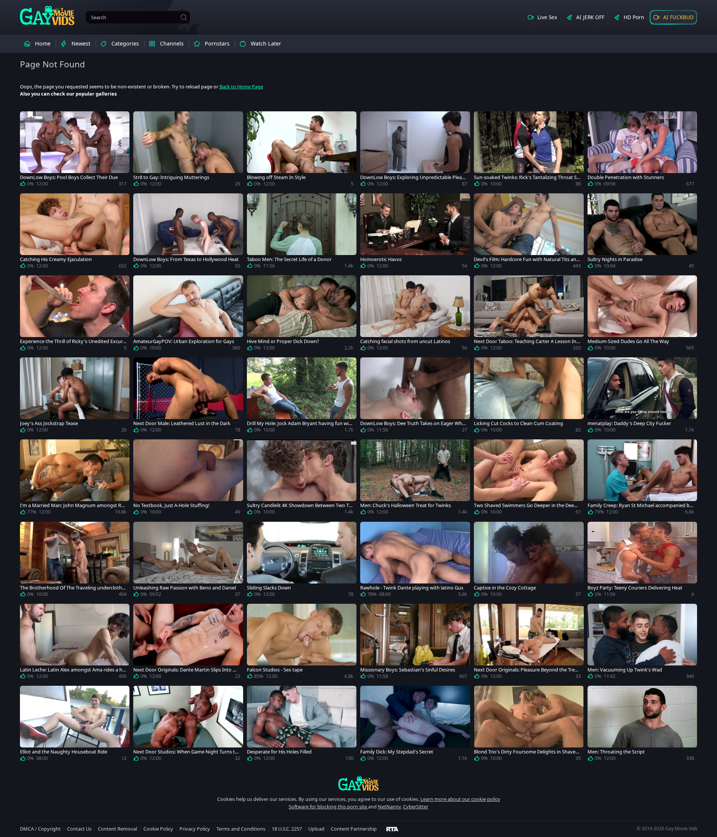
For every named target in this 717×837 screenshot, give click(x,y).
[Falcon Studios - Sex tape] (302, 643)
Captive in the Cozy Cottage (505, 588)
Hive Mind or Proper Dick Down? (283, 341)
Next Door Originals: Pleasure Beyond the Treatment (526, 670)
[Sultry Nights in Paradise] (642, 232)
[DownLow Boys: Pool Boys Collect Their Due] (75, 150)
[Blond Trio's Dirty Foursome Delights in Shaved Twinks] (529, 725)
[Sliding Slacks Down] (302, 561)
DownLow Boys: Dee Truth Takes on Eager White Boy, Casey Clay (412, 423)
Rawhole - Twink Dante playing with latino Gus (411, 588)
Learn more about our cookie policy (460, 799)
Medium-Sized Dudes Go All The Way (628, 341)
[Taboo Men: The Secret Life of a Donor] (302, 232)
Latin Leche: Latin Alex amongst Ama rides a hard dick (72, 670)
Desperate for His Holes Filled (279, 752)
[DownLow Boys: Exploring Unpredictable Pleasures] (415, 150)
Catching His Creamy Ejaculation (56, 259)
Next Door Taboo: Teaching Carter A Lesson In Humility (525, 341)
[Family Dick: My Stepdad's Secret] (415, 725)
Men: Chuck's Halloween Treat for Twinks (405, 505)
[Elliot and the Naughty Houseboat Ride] (75, 725)
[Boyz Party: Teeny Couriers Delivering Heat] (642, 561)
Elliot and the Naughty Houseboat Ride (63, 752)
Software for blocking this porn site (328, 806)
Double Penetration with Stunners (626, 177)
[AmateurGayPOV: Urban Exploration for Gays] (188, 314)
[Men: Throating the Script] (642, 725)
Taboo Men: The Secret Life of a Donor (289, 259)
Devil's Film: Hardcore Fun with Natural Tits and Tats (526, 259)
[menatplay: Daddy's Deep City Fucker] (642, 396)
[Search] (183, 17)
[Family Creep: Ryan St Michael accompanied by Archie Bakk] (642, 478)
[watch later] (29, 120)
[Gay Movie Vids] (47, 15)
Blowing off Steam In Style (276, 177)
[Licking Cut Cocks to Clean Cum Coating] (529, 396)
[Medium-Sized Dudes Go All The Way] (642, 314)
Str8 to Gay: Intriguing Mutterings (171, 177)
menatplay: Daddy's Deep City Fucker (629, 423)
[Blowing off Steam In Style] (302, 150)
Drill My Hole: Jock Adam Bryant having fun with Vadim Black (300, 423)
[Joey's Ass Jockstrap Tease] (75, 396)
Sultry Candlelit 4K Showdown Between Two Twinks (300, 505)
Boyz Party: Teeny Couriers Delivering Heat (635, 588)
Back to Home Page (241, 86)
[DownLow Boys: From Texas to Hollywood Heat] (188, 232)
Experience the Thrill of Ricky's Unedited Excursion (73, 341)
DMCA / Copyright (40, 828)
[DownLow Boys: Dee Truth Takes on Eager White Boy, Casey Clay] (415, 396)
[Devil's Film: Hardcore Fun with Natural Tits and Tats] (529, 232)
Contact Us (79, 828)
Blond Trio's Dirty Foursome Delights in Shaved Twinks (526, 752)
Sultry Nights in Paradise (615, 259)
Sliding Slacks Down (269, 588)
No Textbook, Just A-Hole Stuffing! (171, 505)
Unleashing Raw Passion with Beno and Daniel (184, 588)
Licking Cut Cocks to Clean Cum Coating (518, 423)
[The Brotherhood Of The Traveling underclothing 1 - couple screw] (75, 561)
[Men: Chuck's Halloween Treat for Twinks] (415, 478)
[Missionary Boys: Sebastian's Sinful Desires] (415, 643)
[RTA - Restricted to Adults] (392, 828)
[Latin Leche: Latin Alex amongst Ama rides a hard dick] (75, 643)
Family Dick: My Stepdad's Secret (396, 752)
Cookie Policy (158, 828)
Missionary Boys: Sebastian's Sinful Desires (407, 670)
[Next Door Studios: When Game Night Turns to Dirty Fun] (188, 725)
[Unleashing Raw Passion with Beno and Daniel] (188, 561)
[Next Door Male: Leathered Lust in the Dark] (188, 396)
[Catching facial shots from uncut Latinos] (415, 314)
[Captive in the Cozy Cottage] (529, 561)
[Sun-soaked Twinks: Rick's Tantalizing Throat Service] (529, 150)
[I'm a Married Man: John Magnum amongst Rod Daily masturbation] (75, 478)
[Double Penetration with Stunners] (642, 150)
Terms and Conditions (240, 828)
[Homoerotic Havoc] (415, 232)
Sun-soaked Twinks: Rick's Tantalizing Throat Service (526, 177)
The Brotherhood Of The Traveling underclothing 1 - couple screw (73, 588)
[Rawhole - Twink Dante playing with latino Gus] (415, 561)
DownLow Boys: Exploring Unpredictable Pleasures (412, 177)
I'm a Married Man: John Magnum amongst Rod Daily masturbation (72, 505)
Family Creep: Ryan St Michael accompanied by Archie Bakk (640, 505)
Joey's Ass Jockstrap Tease (49, 423)
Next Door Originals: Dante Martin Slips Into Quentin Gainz (186, 670)
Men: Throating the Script (616, 752)
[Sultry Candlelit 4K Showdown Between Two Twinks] (302, 478)
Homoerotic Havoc (381, 259)
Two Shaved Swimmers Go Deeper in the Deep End (525, 505)
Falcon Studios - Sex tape (275, 670)
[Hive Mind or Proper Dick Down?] (302, 314)
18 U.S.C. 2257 (287, 828)
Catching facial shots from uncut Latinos (405, 341)
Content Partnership (354, 828)
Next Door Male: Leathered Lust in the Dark (181, 423)
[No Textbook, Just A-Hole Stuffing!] (188, 478)
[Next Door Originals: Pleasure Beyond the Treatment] (529, 643)
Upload (316, 828)
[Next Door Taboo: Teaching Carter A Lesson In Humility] (529, 314)
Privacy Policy (195, 828)
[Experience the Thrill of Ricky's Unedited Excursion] (75, 314)
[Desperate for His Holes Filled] (302, 725)
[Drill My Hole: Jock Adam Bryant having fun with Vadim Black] (302, 396)
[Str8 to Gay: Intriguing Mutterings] (188, 150)
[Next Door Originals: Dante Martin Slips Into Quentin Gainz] (188, 643)
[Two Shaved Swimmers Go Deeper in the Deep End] (529, 478)
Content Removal (117, 828)
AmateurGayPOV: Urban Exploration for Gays (183, 341)
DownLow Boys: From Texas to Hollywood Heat (186, 259)
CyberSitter (415, 806)
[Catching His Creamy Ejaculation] (75, 232)
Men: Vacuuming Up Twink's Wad (625, 670)
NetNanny (389, 806)
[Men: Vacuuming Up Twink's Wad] (642, 643)
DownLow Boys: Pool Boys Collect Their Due (69, 177)
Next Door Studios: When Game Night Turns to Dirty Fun (185, 752)
